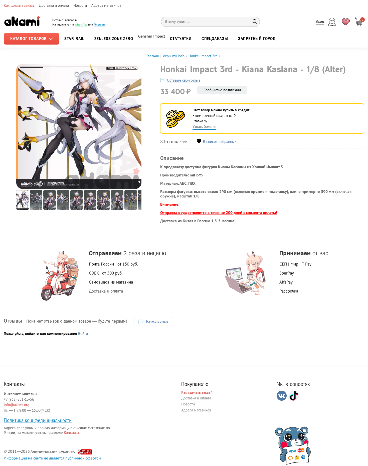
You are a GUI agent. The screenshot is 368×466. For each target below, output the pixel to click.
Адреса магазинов (106, 5)
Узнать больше (204, 126)
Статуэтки (181, 39)
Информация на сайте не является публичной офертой (52, 457)
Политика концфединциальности (38, 420)
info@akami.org (16, 404)
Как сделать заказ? (19, 5)
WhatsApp (81, 24)
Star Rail (74, 39)
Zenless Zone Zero (113, 39)
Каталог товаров (29, 39)
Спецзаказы (215, 39)
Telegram (100, 24)
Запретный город (257, 39)
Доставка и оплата (54, 5)
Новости (80, 5)
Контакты (71, 432)
